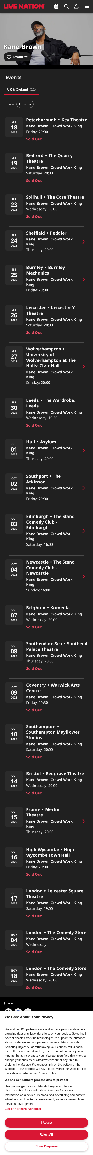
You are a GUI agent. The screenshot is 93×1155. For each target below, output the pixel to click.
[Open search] (66, 6)
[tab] (21, 89)
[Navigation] (87, 6)
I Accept (46, 1122)
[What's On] (56, 6)
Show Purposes (46, 1146)
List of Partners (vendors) (23, 1108)
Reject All (46, 1134)
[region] (46, 1083)
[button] (76, 6)
